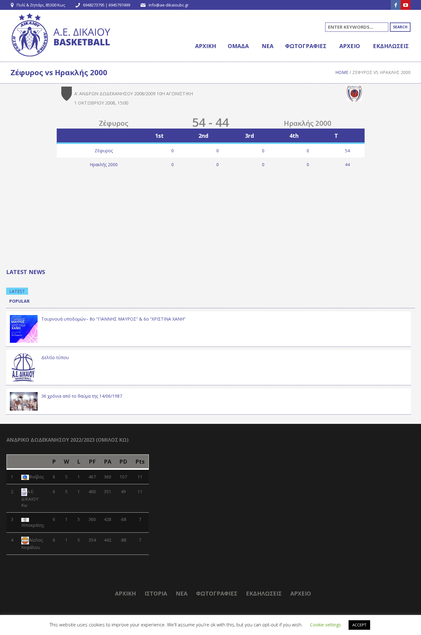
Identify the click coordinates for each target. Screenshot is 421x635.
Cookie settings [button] (325, 625)
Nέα (181, 593)
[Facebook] (396, 5)
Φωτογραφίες (216, 593)
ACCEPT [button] (359, 625)
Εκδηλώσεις (264, 593)
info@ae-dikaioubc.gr (169, 5)
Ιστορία (156, 593)
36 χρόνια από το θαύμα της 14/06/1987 (81, 396)
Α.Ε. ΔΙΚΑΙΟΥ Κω (29, 498)
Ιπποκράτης (32, 525)
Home (341, 72)
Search (400, 27)
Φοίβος (36, 477)
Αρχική (125, 593)
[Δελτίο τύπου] (24, 367)
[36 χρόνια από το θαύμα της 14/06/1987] (24, 401)
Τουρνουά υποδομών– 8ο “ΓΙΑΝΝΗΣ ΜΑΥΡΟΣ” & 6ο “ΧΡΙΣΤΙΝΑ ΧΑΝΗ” (113, 319)
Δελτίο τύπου (55, 357)
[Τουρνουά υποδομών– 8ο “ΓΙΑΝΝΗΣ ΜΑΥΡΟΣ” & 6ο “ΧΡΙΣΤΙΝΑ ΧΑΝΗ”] (24, 328)
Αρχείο (300, 593)
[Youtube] (406, 5)
